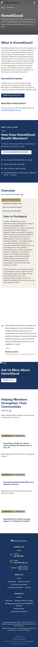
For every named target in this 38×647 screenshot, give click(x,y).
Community (7, 435)
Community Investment (19, 611)
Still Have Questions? (10, 194)
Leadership (12, 581)
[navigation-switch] (34, 3)
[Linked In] (20, 568)
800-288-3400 (18, 556)
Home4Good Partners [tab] (12, 211)
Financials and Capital (15, 587)
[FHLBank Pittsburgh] (5, 3)
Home (3, 7)
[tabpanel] (19, 249)
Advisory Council (24, 581)
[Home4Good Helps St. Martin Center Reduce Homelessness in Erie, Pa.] (19, 432)
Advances (8, 600)
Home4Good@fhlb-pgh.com (11, 110)
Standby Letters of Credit (24, 600)
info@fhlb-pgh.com (21, 562)
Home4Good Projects (12, 95)
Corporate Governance (19, 584)
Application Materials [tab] (12, 207)
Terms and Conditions (19, 638)
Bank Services (19, 608)
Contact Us (8, 380)
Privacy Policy (19, 636)
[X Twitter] (25, 568)
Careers (28, 587)
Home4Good (19, 435)
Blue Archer (30, 641)
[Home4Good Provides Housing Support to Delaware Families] (19, 507)
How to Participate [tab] (11, 200)
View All (4, 410)
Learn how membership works (15, 152)
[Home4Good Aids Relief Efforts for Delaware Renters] (19, 470)
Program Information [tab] (12, 203)
